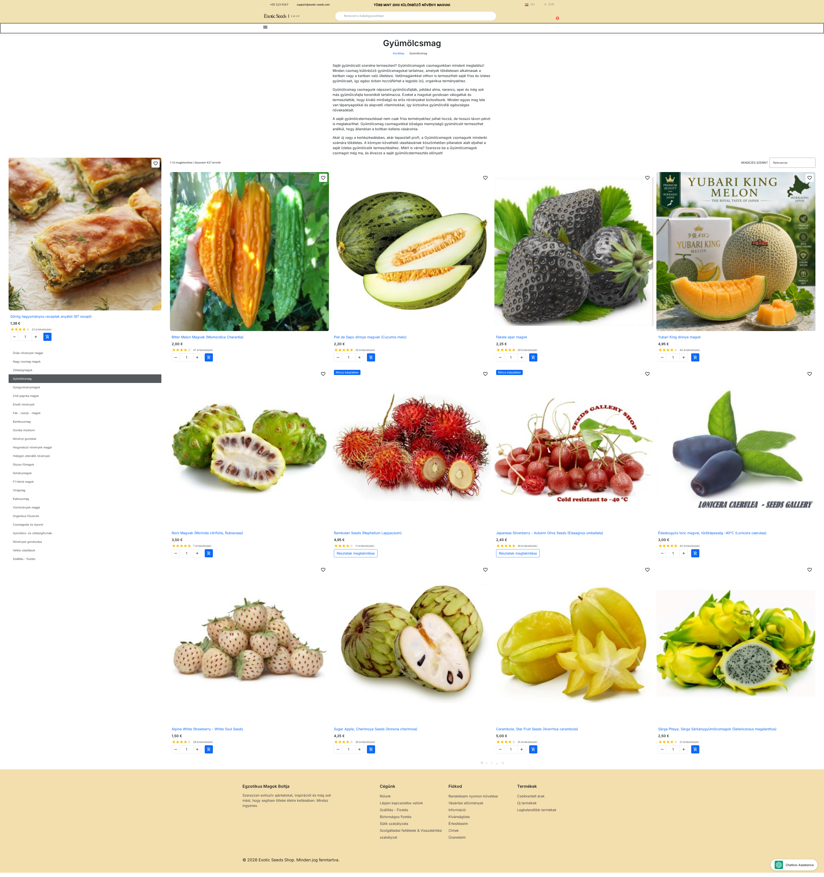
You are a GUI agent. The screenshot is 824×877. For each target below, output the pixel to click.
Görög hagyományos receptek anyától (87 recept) (51, 316)
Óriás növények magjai (28, 353)
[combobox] (415, 16)
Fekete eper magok (511, 337)
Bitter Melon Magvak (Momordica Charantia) (208, 337)
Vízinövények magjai (26, 507)
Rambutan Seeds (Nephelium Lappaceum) (368, 533)
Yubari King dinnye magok (679, 337)
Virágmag (19, 490)
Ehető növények (24, 404)
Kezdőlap (398, 53)
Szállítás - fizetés (24, 559)
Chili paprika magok (26, 396)
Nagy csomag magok (27, 361)
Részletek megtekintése (356, 553)
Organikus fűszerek (26, 516)
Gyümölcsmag (22, 378)
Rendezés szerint (754, 162)
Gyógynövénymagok (26, 387)
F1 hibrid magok (23, 481)
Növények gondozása (27, 541)
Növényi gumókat (24, 438)
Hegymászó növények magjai (32, 447)
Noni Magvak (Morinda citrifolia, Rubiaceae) (207, 533)
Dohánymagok (22, 473)
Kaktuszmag (21, 498)
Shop (296, 16)
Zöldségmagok (22, 370)
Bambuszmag (22, 421)
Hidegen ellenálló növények (31, 456)
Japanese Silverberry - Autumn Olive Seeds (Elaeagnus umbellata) (549, 533)
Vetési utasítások (24, 550)
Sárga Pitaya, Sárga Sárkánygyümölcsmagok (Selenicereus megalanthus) (717, 729)
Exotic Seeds (275, 15)
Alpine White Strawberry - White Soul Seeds (207, 729)
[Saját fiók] (541, 16)
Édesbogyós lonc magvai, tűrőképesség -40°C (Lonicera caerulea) (712, 533)
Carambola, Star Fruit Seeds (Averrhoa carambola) (537, 729)
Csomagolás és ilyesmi (28, 524)
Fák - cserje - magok (27, 413)
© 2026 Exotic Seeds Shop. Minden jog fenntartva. (290, 859)
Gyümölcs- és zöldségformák (32, 533)
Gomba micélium (24, 430)
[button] (555, 16)
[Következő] (813, 763)
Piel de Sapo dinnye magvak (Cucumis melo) (370, 337)
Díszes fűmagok (23, 464)
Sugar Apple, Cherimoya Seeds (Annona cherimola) (375, 729)
